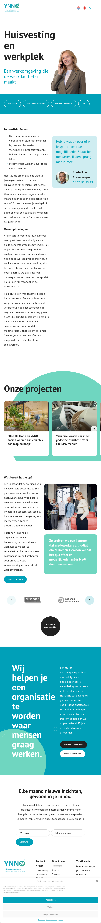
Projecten (56, 874)
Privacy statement (51, 920)
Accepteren (50, 900)
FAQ (83, 104)
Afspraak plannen (15, 579)
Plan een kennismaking (50, 625)
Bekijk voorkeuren (50, 914)
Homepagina (57, 866)
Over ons (55, 870)
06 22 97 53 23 (83, 182)
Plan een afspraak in (63, 104)
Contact (61, 920)
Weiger (50, 907)
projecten (12, 104)
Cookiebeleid (41, 920)
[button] (97, 881)
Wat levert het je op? (36, 104)
